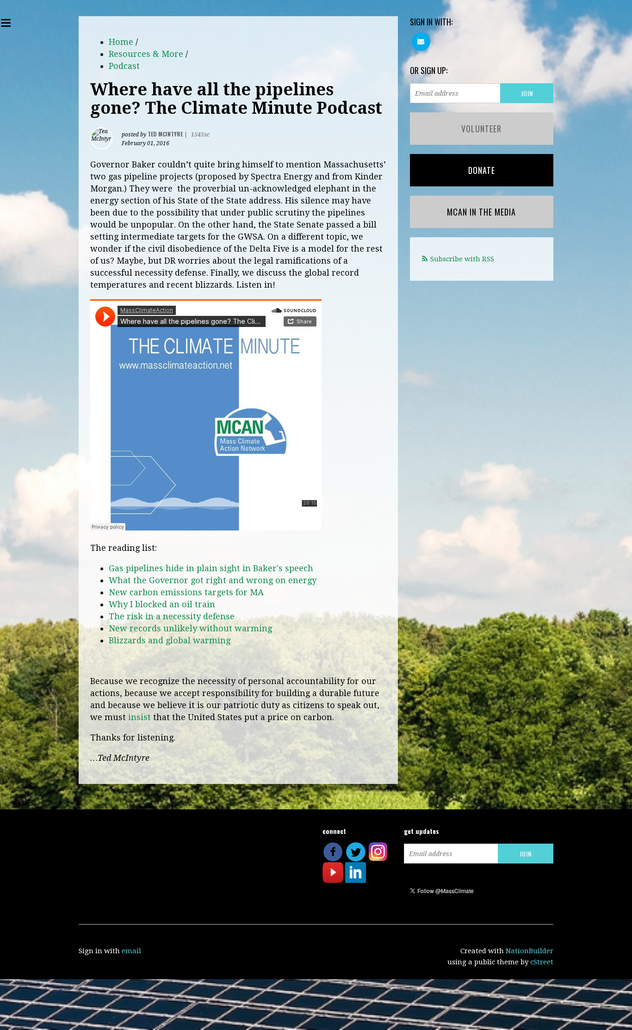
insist (139, 717)
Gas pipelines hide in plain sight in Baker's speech (211, 568)
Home (121, 42)
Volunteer (481, 129)
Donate (481, 170)
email (131, 951)
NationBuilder (529, 951)
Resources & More (146, 54)
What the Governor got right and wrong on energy (212, 580)
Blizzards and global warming (169, 640)
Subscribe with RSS (462, 259)
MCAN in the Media (481, 212)
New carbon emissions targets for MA (186, 592)
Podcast (124, 66)
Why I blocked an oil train (162, 604)
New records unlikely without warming (190, 628)
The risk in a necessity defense (172, 616)
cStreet (541, 962)
